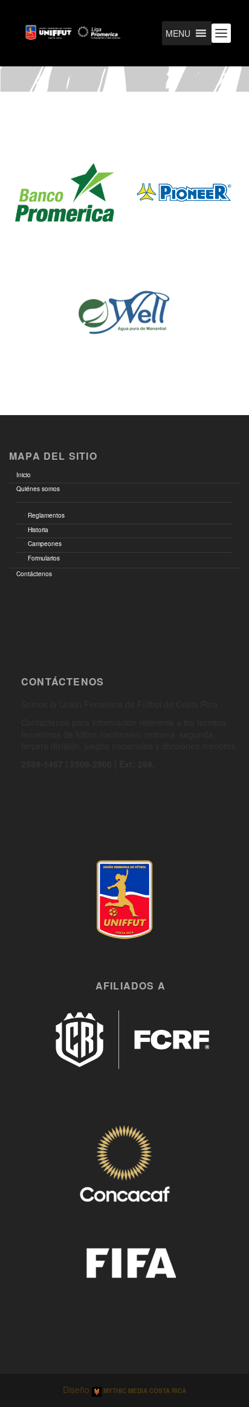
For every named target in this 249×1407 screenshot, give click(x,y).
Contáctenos (34, 574)
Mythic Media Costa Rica (144, 1390)
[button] (178, 33)
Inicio (23, 475)
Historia (38, 530)
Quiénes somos (38, 488)
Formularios (44, 558)
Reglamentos (46, 515)
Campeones (45, 543)
